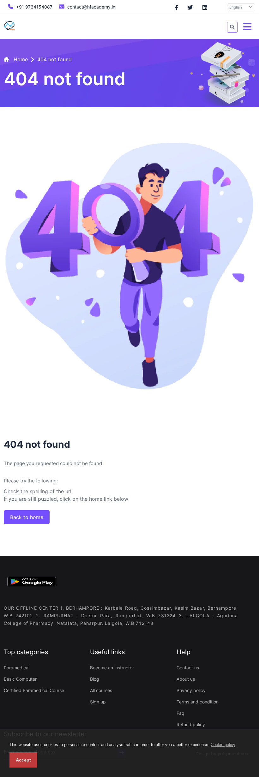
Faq (180, 713)
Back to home (26, 517)
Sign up (98, 701)
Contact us (188, 667)
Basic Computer (20, 679)
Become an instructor (112, 667)
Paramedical (16, 667)
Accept (23, 759)
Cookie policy (223, 744)
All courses (101, 690)
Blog (94, 679)
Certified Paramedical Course (34, 690)
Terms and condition (198, 701)
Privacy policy (191, 690)
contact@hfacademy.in (90, 6)
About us (186, 679)
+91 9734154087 (33, 6)
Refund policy (191, 724)
